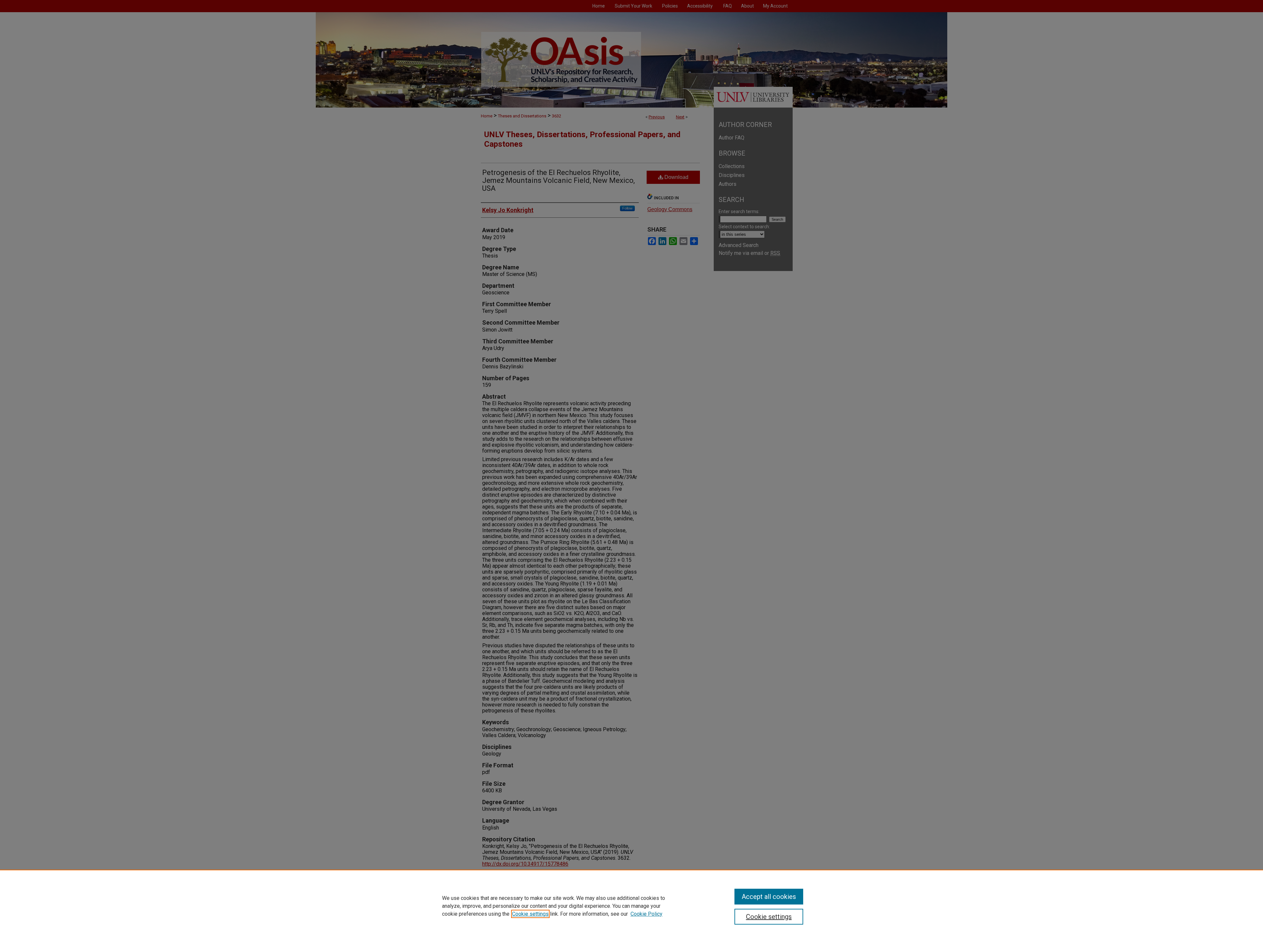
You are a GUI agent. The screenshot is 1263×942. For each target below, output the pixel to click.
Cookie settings (530, 914)
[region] (631, 906)
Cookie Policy (646, 914)
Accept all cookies (769, 897)
